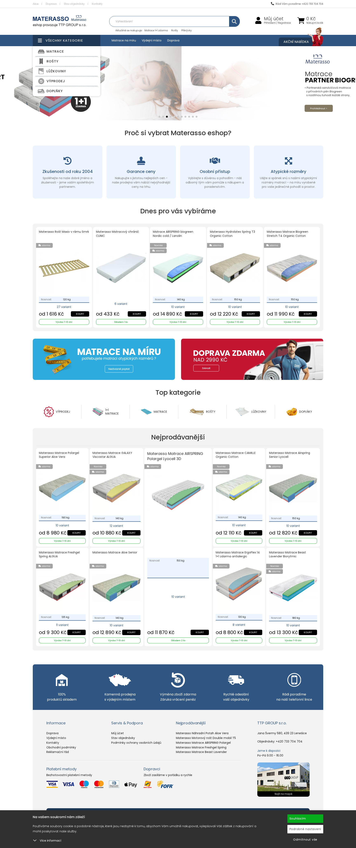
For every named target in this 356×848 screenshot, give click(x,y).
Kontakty (97, 4)
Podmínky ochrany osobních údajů (136, 743)
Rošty (174, 30)
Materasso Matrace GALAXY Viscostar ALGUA (112, 455)
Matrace (55, 51)
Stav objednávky (74, 4)
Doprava (51, 4)
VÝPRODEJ (56, 81)
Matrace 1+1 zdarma (156, 30)
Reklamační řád (57, 752)
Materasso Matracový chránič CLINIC (117, 234)
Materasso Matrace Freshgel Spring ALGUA (59, 555)
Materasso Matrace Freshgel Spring (201, 747)
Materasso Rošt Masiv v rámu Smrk (64, 232)
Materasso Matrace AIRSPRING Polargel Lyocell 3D (175, 456)
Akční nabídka (296, 41)
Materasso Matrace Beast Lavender (201, 752)
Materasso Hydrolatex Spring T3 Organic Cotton (232, 234)
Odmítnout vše (305, 839)
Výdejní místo (152, 40)
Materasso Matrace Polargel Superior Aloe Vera (59, 455)
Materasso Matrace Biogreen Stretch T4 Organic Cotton (287, 234)
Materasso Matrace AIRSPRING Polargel (203, 743)
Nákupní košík (314, 22)
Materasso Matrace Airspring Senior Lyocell (289, 455)
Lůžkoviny (56, 71)
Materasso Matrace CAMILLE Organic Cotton (236, 455)
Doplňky (55, 91)
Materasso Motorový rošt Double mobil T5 (206, 738)
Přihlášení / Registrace (277, 22)
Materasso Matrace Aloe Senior (115, 552)
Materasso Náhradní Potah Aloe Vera (202, 733)
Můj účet (273, 18)
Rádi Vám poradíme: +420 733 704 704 (299, 4)
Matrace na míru (124, 40)
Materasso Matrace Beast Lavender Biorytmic (287, 555)
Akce (36, 4)
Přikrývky (186, 30)
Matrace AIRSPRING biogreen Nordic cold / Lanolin (173, 234)
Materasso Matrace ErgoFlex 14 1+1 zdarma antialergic (238, 555)
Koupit (80, 314)
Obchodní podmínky (61, 747)
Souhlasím (297, 818)
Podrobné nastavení (305, 829)
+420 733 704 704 (289, 741)
